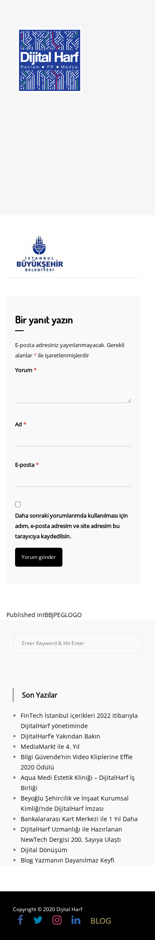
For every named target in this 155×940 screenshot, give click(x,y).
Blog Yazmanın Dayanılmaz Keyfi (67, 860)
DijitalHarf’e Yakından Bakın (60, 736)
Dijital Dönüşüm (44, 850)
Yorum (26, 370)
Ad (20, 424)
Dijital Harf (69, 909)
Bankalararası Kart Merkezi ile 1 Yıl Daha (79, 819)
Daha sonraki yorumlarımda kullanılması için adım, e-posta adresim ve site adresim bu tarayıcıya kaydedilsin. (71, 526)
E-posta (27, 464)
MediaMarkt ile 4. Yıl (50, 746)
